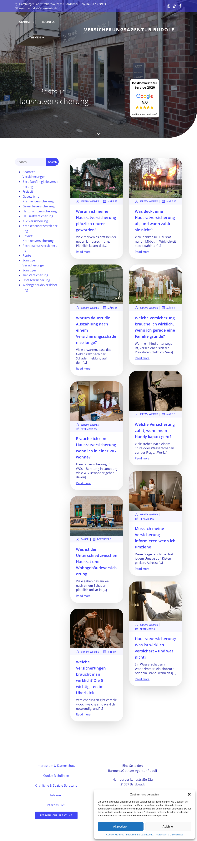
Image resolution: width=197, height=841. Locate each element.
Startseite (26, 22)
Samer (85, 539)
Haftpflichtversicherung (40, 211)
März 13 (112, 307)
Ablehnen (168, 826)
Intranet (56, 795)
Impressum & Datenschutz (140, 834)
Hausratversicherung (38, 216)
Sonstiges (30, 270)
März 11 (170, 307)
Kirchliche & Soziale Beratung (56, 785)
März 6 (170, 414)
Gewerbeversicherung (39, 206)
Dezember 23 (89, 429)
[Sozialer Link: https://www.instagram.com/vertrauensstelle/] (168, 6)
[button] (189, 794)
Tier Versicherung (35, 275)
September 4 (147, 629)
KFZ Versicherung (35, 221)
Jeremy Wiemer (90, 201)
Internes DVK (56, 805)
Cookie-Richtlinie (115, 834)
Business (48, 22)
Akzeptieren (120, 826)
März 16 (171, 201)
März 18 (112, 201)
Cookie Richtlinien (56, 776)
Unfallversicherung (36, 280)
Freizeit (28, 191)
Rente (27, 255)
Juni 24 (112, 651)
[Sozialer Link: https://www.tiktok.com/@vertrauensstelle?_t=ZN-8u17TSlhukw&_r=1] (173, 6)
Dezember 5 (147, 518)
